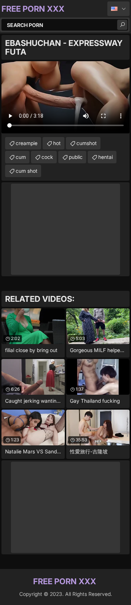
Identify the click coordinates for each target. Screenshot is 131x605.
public (76, 157)
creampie (26, 143)
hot (57, 143)
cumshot (86, 143)
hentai (105, 157)
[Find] (122, 25)
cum (21, 157)
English (118, 8)
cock (47, 157)
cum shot (26, 171)
